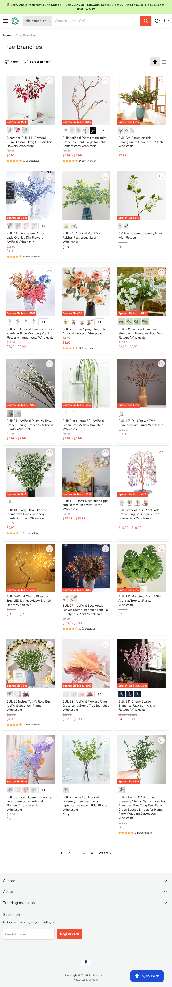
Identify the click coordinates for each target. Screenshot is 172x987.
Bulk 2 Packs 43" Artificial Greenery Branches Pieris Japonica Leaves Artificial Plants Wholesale (85, 803)
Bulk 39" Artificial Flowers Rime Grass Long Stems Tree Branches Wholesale (86, 705)
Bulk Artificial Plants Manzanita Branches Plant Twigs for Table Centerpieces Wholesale (85, 142)
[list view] (164, 61)
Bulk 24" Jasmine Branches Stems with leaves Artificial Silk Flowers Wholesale (140, 333)
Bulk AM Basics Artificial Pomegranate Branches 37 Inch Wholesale (140, 142)
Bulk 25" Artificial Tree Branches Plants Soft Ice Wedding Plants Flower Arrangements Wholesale (30, 333)
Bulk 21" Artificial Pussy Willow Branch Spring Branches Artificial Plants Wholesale (30, 425)
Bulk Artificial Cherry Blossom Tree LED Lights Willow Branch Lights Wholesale (29, 600)
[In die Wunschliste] (49, 81)
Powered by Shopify (86, 980)
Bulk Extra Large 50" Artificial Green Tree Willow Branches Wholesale (83, 425)
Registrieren (69, 934)
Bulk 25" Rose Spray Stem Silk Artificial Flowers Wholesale (84, 331)
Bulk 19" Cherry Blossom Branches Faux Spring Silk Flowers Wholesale (136, 705)
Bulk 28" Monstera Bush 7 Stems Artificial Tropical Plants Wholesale (141, 600)
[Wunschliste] (157, 21)
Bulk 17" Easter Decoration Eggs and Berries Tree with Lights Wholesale (85, 505)
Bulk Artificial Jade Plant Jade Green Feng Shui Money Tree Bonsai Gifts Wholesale (138, 514)
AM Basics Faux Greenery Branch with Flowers (141, 235)
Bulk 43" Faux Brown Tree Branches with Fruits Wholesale (140, 423)
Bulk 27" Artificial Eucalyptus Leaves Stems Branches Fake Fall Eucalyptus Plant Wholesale (86, 610)
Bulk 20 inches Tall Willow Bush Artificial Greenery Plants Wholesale (29, 705)
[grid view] (155, 61)
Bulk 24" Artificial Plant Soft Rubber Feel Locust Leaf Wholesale (82, 237)
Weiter (104, 853)
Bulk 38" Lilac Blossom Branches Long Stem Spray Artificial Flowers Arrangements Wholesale (30, 803)
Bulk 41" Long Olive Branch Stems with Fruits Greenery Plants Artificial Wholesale (26, 514)
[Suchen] (145, 21)
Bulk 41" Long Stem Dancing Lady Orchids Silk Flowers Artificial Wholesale (27, 237)
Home (7, 35)
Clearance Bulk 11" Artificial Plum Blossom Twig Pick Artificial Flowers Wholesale (30, 142)
